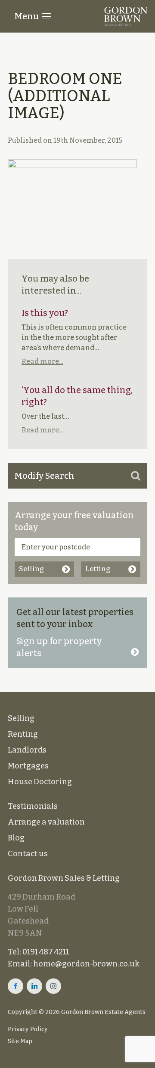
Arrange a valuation (46, 822)
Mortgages (28, 766)
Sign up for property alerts (59, 647)
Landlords (27, 750)
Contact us (28, 853)
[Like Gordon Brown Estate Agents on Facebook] (15, 986)
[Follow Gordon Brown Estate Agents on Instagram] (53, 986)
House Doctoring (40, 781)
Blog (16, 838)
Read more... (42, 361)
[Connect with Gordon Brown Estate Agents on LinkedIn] (34, 986)
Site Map (20, 1041)
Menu (27, 16)
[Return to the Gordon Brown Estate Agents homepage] (125, 16)
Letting (97, 569)
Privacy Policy (28, 1029)
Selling (31, 569)
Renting (23, 734)
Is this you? (45, 313)
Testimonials (33, 806)
